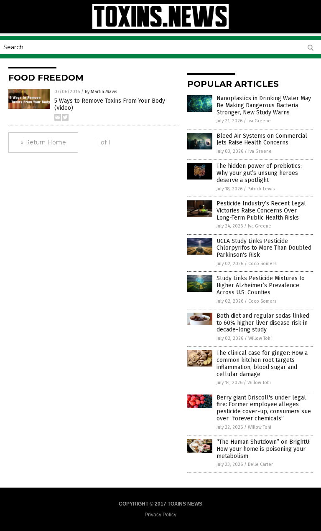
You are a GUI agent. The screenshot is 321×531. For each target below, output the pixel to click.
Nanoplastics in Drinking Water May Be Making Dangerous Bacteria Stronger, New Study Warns (264, 105)
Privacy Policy (160, 515)
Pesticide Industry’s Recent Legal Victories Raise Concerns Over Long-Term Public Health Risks (261, 210)
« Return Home (43, 142)
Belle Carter (260, 464)
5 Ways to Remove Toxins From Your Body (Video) (109, 104)
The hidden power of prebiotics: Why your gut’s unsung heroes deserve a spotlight (259, 173)
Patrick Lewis (261, 189)
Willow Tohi (260, 338)
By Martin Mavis (101, 91)
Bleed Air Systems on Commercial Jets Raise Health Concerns (262, 139)
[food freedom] (160, 27)
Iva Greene (259, 121)
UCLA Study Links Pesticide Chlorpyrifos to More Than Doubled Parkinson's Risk (264, 248)
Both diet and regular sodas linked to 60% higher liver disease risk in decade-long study (263, 323)
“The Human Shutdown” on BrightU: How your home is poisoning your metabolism (264, 449)
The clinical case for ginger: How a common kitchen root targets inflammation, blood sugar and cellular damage (262, 363)
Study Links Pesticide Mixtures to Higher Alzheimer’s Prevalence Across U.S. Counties (261, 285)
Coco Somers (262, 263)
